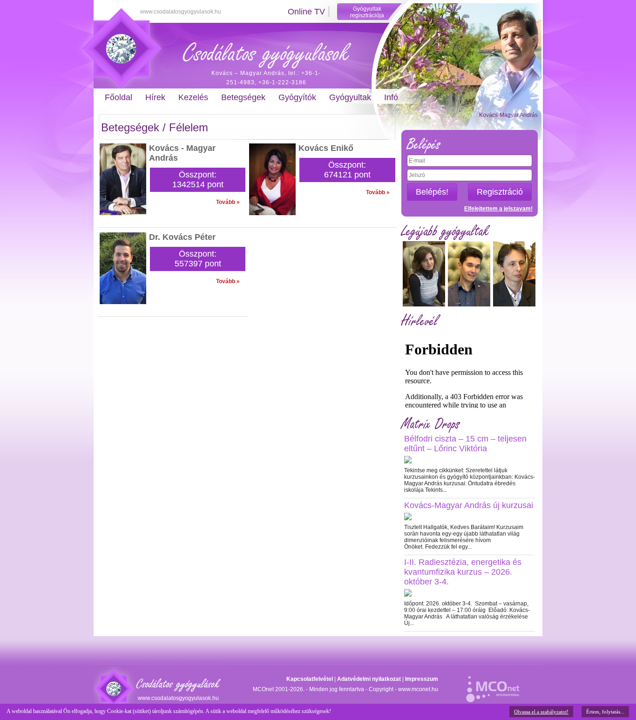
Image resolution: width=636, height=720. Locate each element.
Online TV (306, 11)
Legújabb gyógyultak (445, 231)
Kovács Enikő (325, 148)
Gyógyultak (350, 97)
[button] (432, 192)
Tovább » (228, 202)
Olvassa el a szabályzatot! (541, 711)
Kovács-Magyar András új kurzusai (468, 505)
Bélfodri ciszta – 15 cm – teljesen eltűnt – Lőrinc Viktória (465, 443)
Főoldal (118, 97)
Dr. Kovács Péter (182, 237)
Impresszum (421, 679)
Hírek (155, 97)
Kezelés (193, 97)
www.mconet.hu (418, 689)
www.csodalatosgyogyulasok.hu (180, 11)
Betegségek (243, 97)
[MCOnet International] (493, 684)
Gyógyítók (297, 97)
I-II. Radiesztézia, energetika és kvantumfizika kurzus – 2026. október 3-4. (462, 571)
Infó (391, 97)
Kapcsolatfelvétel (309, 679)
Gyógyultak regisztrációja (367, 12)
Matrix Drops (430, 424)
